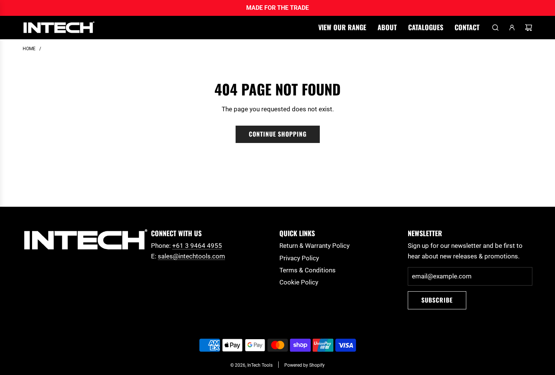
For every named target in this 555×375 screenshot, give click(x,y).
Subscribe (437, 299)
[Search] (495, 27)
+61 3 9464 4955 (197, 245)
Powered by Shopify (304, 365)
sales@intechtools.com (191, 256)
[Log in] (512, 27)
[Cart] (528, 27)
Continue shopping (278, 133)
